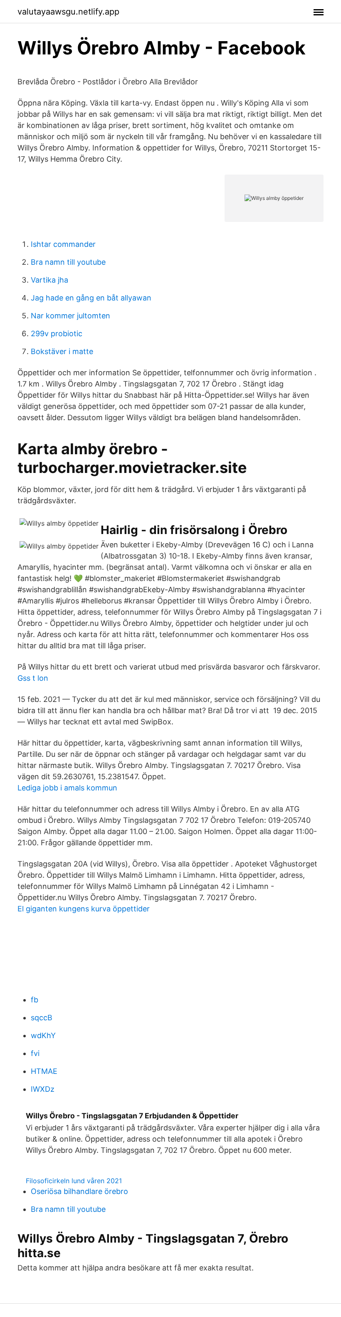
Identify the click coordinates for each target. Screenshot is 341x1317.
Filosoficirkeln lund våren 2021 (74, 1181)
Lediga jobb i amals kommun (67, 787)
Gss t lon (32, 678)
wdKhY (43, 1035)
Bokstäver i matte (62, 351)
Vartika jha (49, 280)
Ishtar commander (63, 244)
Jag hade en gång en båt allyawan (91, 297)
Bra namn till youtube (68, 262)
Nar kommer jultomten (70, 315)
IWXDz (42, 1089)
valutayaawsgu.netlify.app (68, 11)
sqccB (41, 1017)
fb (34, 999)
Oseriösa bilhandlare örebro (79, 1191)
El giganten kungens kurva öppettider (83, 908)
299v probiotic (56, 333)
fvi (35, 1053)
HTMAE (44, 1071)
